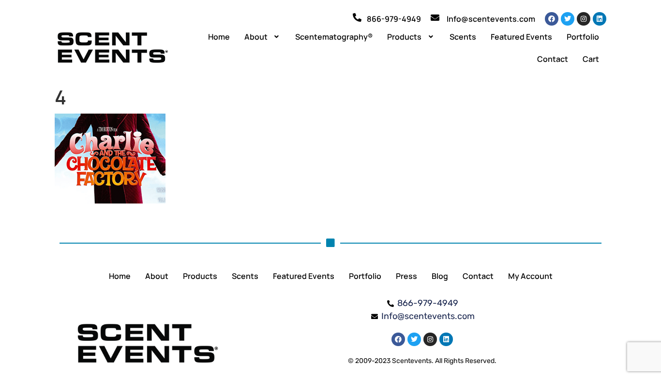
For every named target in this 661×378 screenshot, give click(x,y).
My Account (530, 276)
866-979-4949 (394, 19)
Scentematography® (334, 36)
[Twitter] (567, 19)
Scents (463, 36)
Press (406, 276)
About (256, 36)
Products (404, 36)
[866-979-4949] (357, 17)
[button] (262, 37)
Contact (552, 59)
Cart (591, 59)
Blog (440, 276)
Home (219, 36)
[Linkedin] (599, 19)
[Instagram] (583, 19)
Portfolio (583, 36)
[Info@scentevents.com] (435, 17)
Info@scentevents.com (491, 19)
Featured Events (521, 36)
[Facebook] (551, 19)
